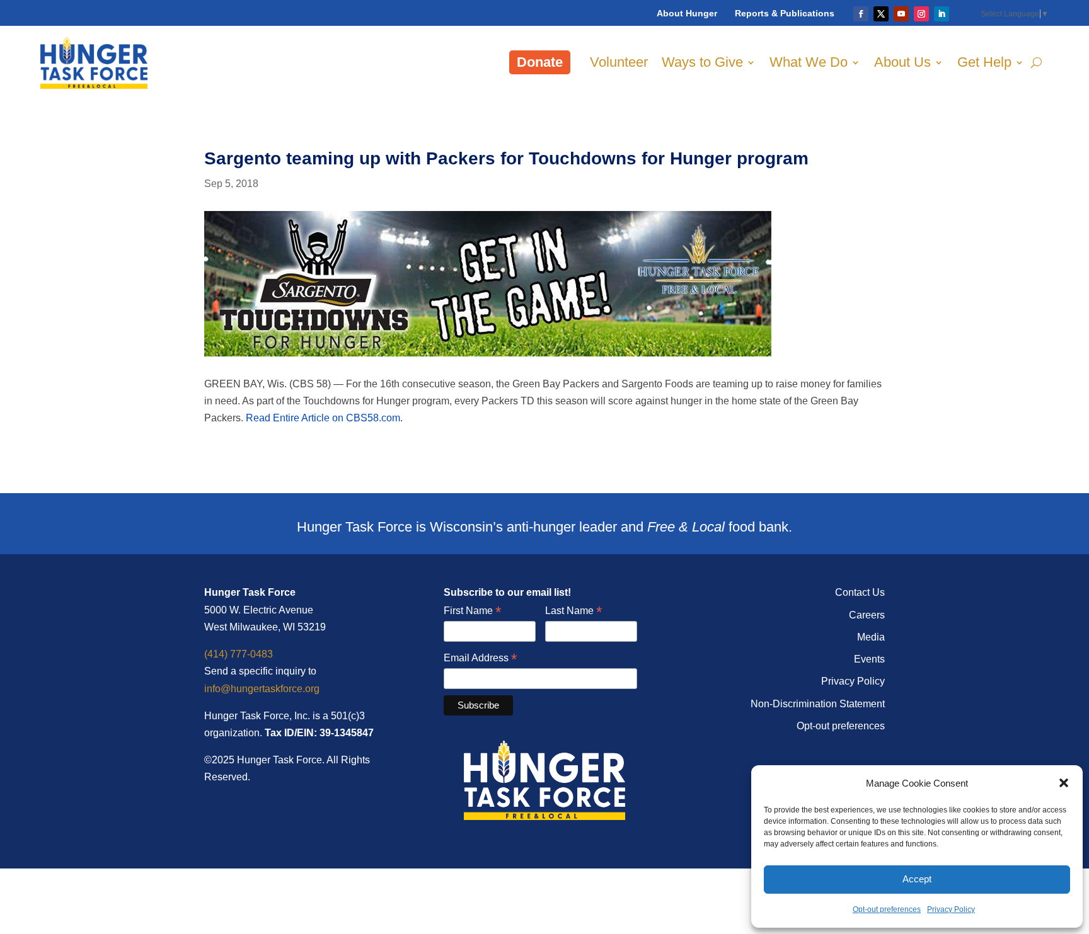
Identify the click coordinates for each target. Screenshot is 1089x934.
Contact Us (860, 592)
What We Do (808, 62)
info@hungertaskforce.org (262, 688)
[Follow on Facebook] (860, 13)
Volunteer (619, 62)
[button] (1063, 783)
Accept (916, 879)
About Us (902, 62)
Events (869, 659)
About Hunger (687, 13)
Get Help (984, 62)
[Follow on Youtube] (901, 13)
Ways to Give (702, 62)
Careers (867, 615)
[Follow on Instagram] (921, 13)
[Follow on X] (881, 13)
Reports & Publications (784, 13)
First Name (472, 611)
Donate (540, 62)
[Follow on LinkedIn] (941, 13)
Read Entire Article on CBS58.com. (324, 418)
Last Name (573, 611)
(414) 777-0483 (238, 654)
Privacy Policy (951, 909)
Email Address (480, 658)
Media (871, 637)
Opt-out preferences (887, 909)
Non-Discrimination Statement (818, 703)
